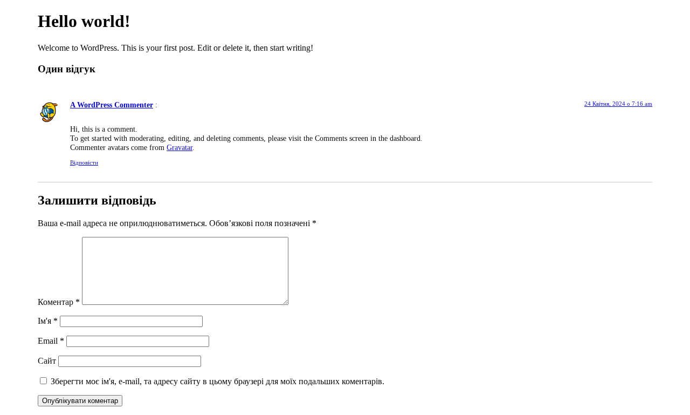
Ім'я (48, 320)
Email (51, 340)
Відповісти (84, 162)
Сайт (47, 360)
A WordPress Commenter (111, 104)
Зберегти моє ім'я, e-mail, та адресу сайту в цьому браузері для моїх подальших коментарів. (217, 381)
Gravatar (179, 147)
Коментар (59, 302)
